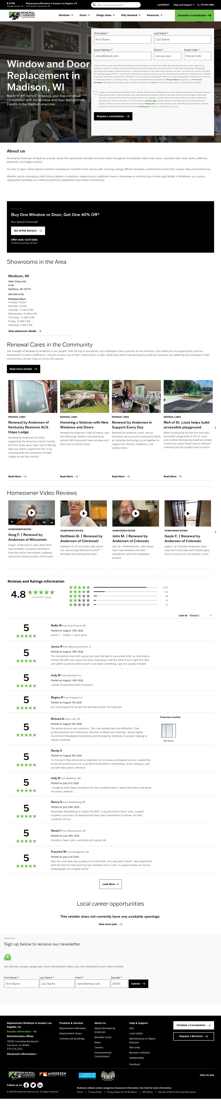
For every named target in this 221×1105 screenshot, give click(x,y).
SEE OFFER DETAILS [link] (25, 230)
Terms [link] (80, 1091)
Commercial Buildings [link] (72, 1038)
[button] (31, 534)
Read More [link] (14, 476)
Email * (79, 977)
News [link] (97, 1042)
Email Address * (103, 49)
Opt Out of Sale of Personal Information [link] (177, 1091)
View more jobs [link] (108, 924)
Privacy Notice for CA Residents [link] (122, 1091)
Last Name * (161, 33)
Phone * (158, 49)
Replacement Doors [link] (70, 1033)
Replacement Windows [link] (72, 1028)
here (153, 82)
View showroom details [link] (22, 331)
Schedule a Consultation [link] (192, 15)
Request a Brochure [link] (191, 1036)
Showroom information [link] (21, 1054)
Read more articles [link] (21, 369)
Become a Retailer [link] (139, 1052)
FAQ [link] (131, 1028)
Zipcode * (116, 977)
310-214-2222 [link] (14, 1048)
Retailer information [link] (19, 1031)
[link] (22, 15)
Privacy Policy (172, 79)
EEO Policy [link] (148, 1091)
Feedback (134, 1064)
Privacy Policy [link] (95, 1091)
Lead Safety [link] (136, 1033)
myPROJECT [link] (163, 4)
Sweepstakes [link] (136, 1057)
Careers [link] (98, 1047)
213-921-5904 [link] (207, 4)
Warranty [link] (134, 1047)
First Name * (101, 33)
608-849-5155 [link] (16, 294)
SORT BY (183, 615)
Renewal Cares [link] (103, 1037)
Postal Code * (192, 49)
